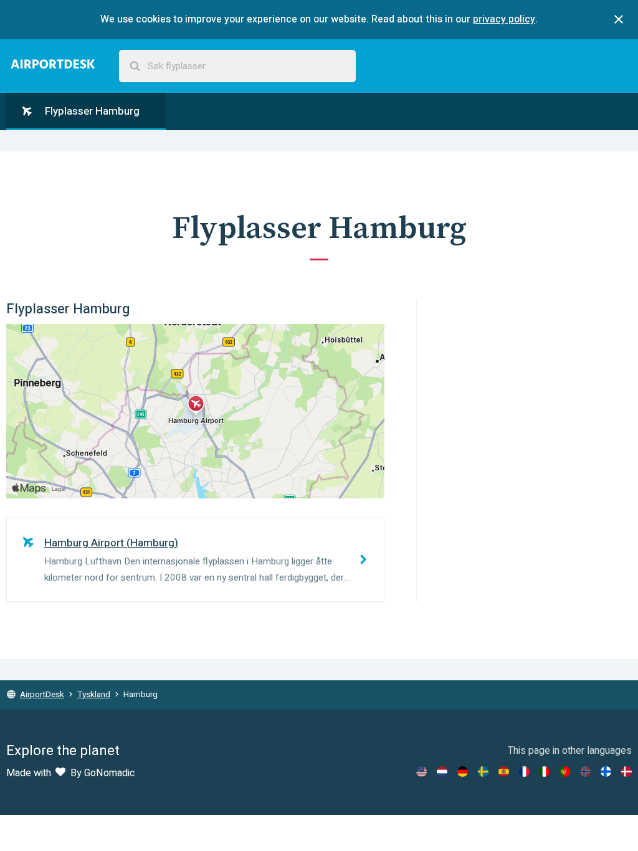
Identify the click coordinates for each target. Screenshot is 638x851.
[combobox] (237, 66)
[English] (421, 771)
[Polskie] (564, 771)
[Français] (524, 771)
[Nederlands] (442, 771)
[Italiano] (544, 771)
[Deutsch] (462, 771)
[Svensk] (483, 771)
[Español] (503, 771)
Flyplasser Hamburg (91, 111)
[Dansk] (626, 771)
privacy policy (504, 19)
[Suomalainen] (606, 771)
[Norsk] (585, 771)
